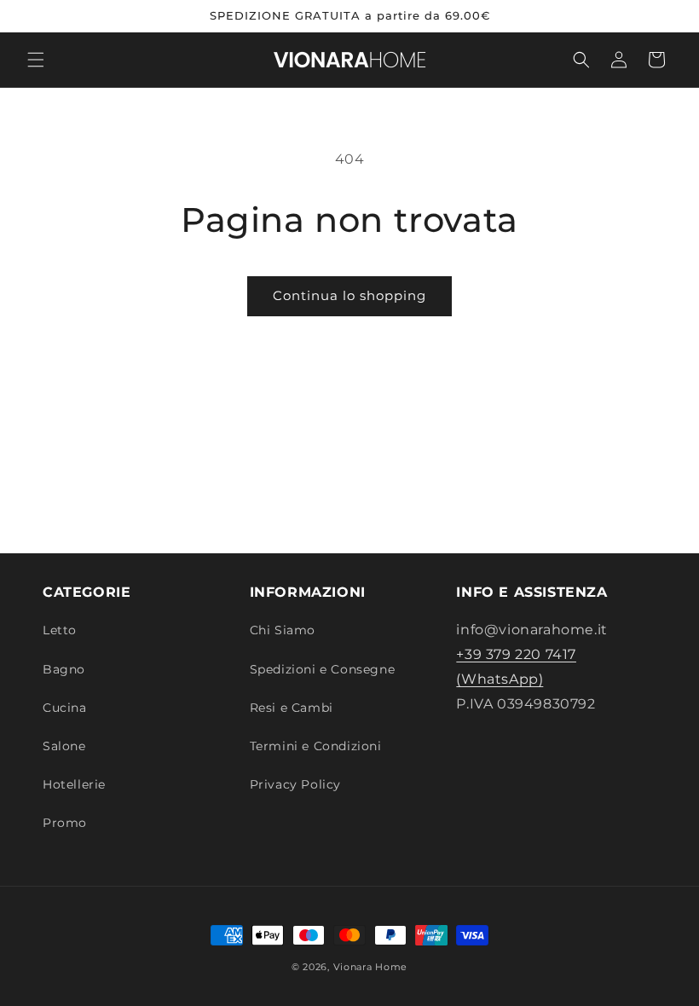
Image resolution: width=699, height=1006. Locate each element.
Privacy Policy (295, 784)
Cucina (65, 707)
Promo (65, 822)
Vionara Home (370, 967)
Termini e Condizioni (316, 746)
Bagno (64, 669)
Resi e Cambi (291, 707)
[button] (36, 59)
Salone (64, 746)
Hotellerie (74, 784)
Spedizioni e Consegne (323, 669)
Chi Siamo (282, 630)
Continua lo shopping (349, 295)
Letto (60, 630)
